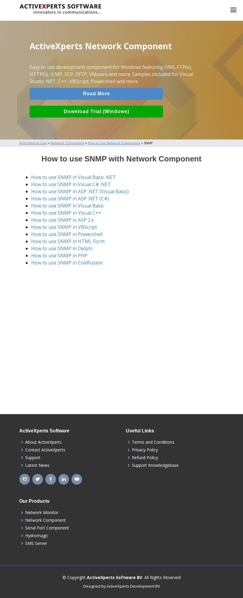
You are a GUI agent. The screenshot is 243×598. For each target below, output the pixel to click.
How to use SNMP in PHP (59, 255)
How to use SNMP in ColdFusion (67, 262)
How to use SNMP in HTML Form (68, 241)
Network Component (45, 520)
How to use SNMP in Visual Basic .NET (73, 177)
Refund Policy (145, 458)
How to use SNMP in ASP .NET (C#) (70, 198)
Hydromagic (36, 536)
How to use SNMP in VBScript (64, 227)
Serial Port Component (47, 528)
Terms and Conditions (153, 442)
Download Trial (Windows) (96, 111)
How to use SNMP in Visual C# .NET (71, 184)
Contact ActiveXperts (45, 450)
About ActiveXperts (43, 442)
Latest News (37, 465)
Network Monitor (41, 512)
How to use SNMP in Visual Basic (67, 205)
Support (32, 458)
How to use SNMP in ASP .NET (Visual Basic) (80, 191)
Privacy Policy (145, 450)
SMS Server (36, 543)
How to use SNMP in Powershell (67, 234)
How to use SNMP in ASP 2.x (62, 220)
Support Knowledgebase (155, 465)
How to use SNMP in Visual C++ (66, 213)
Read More (96, 93)
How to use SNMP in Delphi (61, 248)
